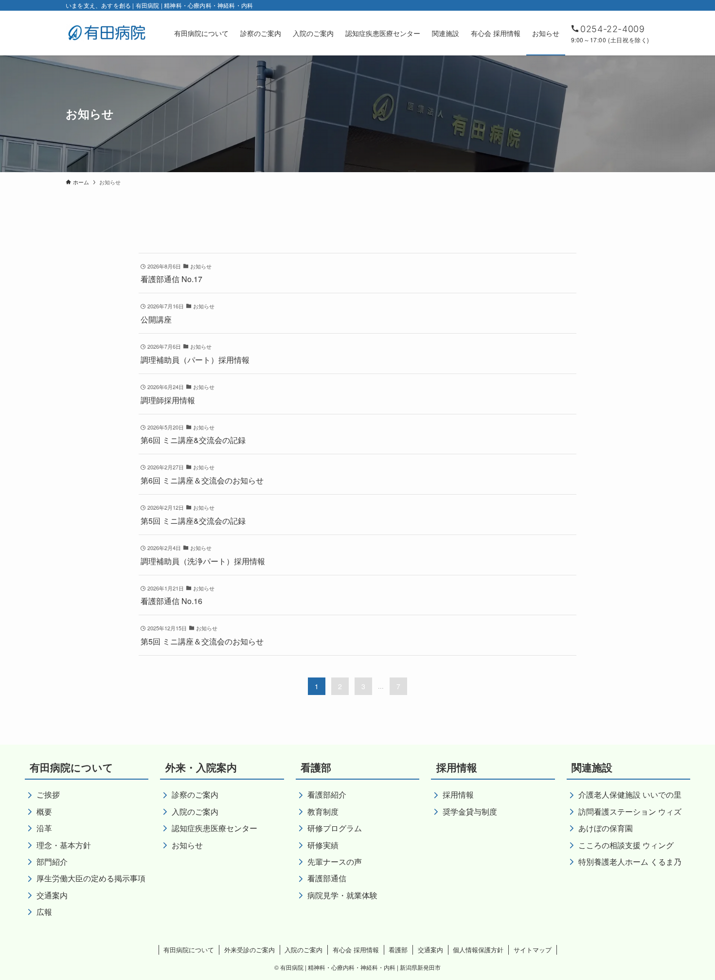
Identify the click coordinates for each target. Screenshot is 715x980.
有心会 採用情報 (356, 949)
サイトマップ (533, 949)
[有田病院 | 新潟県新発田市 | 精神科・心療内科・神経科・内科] (107, 33)
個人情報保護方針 (478, 949)
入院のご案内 (303, 949)
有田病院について (188, 949)
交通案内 (430, 949)
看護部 (398, 949)
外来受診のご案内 (249, 949)
